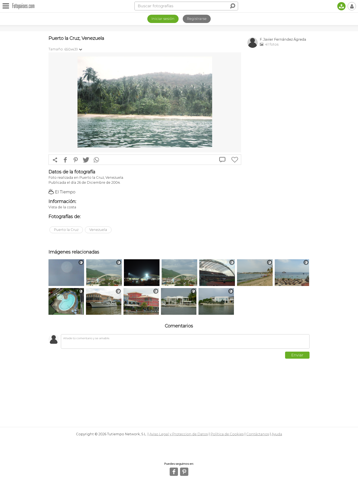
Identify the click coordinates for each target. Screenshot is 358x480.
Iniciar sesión (162, 19)
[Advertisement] (278, 116)
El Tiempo (61, 191)
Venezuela (98, 230)
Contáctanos (257, 434)
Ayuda (277, 434)
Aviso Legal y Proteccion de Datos (178, 434)
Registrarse (197, 19)
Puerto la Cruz (66, 230)
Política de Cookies (227, 434)
